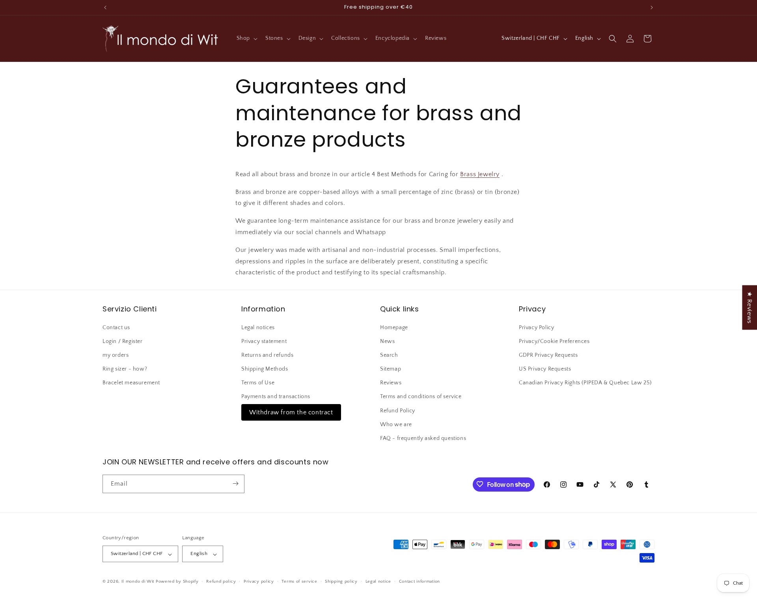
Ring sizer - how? (125, 369)
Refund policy (221, 581)
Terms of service (299, 581)
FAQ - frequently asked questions (423, 438)
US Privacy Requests (545, 369)
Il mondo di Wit (138, 582)
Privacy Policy (536, 327)
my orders (116, 355)
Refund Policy (397, 410)
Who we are (396, 424)
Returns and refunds (267, 355)
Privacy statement (264, 341)
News (387, 341)
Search (389, 355)
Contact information (419, 581)
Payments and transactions (275, 396)
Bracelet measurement (131, 383)
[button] (246, 38)
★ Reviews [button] (749, 307)
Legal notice (378, 581)
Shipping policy (341, 581)
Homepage (394, 327)
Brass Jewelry (480, 174)
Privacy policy (259, 581)
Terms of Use (257, 383)
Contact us (116, 327)
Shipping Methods (264, 369)
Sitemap (390, 369)
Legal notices (258, 327)
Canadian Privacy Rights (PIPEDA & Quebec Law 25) (585, 383)
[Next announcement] (651, 7)
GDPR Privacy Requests (548, 355)
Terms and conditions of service (421, 396)
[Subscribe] (235, 483)
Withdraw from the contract (291, 412)
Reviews (390, 383)
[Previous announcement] (105, 7)
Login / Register (123, 341)
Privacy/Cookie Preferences (554, 341)
